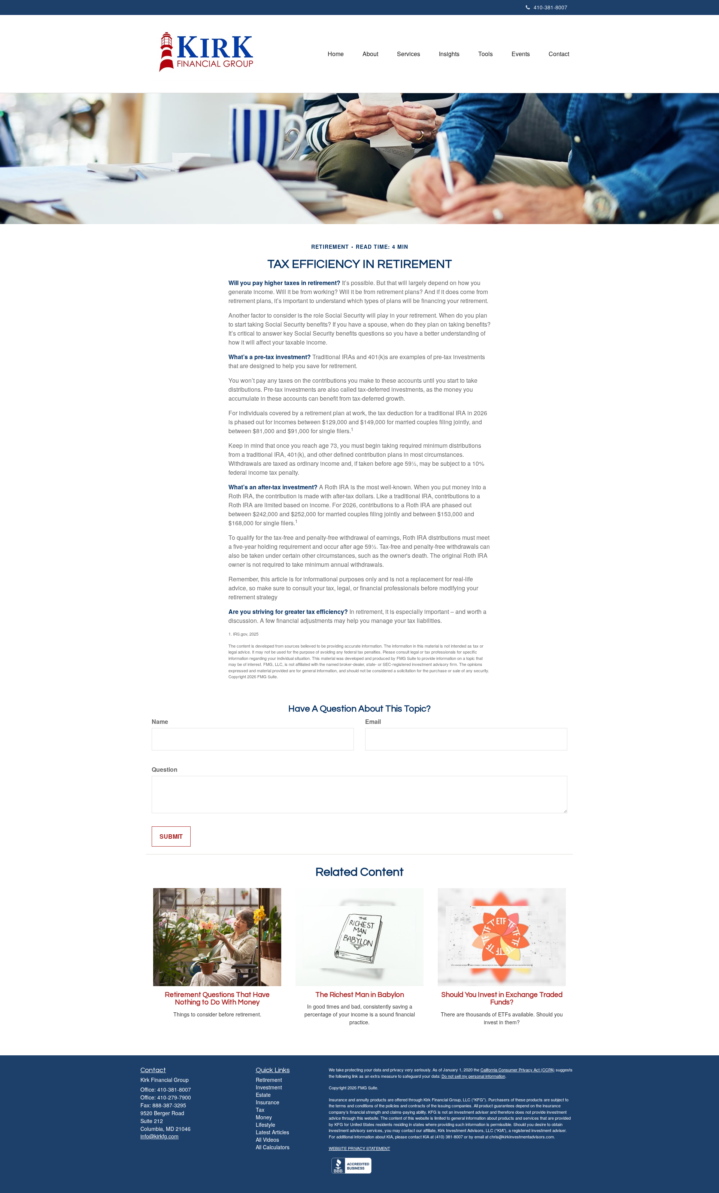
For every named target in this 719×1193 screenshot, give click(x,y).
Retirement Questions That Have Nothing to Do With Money (217, 998)
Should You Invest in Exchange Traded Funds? (502, 998)
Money (264, 1117)
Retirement (269, 1079)
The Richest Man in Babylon (359, 994)
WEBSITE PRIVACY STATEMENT (359, 1148)
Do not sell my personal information (473, 1076)
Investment (269, 1087)
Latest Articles (272, 1132)
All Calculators (272, 1147)
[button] (370, 54)
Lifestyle (265, 1124)
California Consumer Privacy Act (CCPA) (517, 1070)
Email (373, 722)
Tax (260, 1109)
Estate (263, 1094)
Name (160, 722)
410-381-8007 (550, 7)
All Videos (267, 1139)
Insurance (267, 1102)
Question (165, 769)
